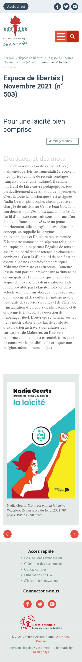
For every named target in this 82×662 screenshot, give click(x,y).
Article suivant (74, 534)
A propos (62, 637)
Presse (41, 641)
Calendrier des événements (43, 563)
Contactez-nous (35, 569)
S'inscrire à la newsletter (41, 580)
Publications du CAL (39, 574)
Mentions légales (21, 648)
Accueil (8, 58)
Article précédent (7, 536)
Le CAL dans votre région (43, 557)
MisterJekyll (41, 652)
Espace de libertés (31, 58)
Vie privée (43, 648)
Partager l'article (62, 141)
